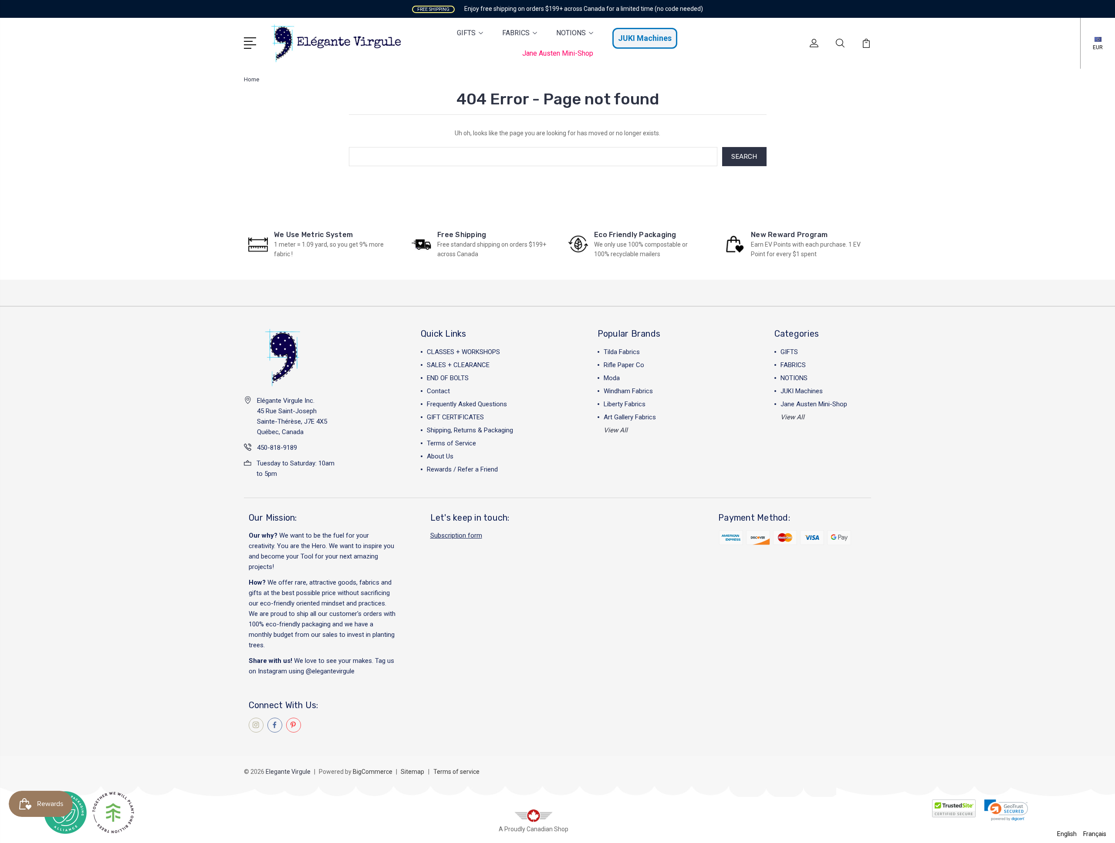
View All (616, 430)
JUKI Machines (645, 38)
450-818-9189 (277, 448)
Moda (612, 378)
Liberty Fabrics (624, 404)
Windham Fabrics (628, 391)
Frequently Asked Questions (467, 404)
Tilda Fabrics (622, 352)
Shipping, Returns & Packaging (470, 430)
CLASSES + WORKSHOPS (463, 352)
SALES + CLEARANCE (458, 365)
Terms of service (456, 771)
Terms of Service (451, 443)
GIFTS (466, 33)
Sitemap (412, 771)
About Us (440, 456)
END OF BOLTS (448, 378)
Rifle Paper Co (624, 365)
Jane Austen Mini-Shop (557, 53)
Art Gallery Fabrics (630, 417)
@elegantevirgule (330, 671)
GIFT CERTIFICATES (455, 417)
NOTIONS (571, 33)
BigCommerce (372, 771)
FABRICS (516, 33)
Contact (438, 391)
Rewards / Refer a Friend (462, 469)
